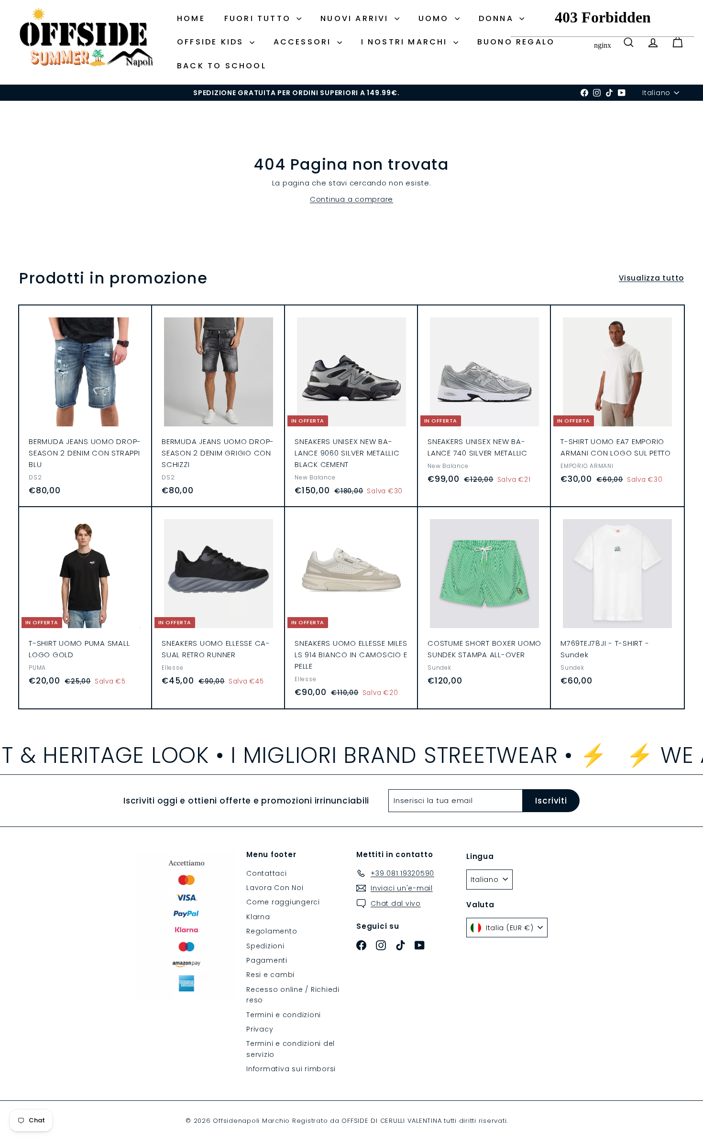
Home (191, 18)
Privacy (259, 1029)
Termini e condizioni (283, 1015)
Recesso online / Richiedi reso (293, 995)
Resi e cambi (270, 974)
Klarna (258, 917)
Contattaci (266, 873)
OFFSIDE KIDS (212, 41)
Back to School (221, 65)
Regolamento (271, 931)
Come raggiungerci (283, 902)
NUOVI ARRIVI (356, 18)
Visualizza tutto (651, 278)
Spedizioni (265, 946)
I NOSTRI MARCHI (406, 41)
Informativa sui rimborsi (291, 1069)
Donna (498, 18)
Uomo (435, 18)
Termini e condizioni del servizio (290, 1049)
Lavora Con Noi (275, 887)
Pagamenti (266, 960)
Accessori (304, 41)
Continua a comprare (351, 199)
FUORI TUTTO (259, 18)
